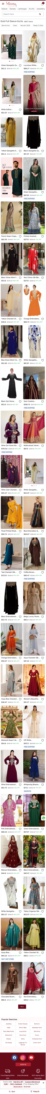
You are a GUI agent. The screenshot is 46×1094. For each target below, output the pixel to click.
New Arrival (6, 25)
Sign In (23, 1064)
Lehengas (22, 9)
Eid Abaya (9, 1042)
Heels (8, 1027)
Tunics (37, 1035)
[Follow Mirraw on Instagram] (23, 1057)
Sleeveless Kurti (37, 1027)
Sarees (13, 9)
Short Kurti (22, 1035)
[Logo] (11, 4)
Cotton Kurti (37, 1042)
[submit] (40, 14)
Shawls (8, 1039)
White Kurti (8, 1035)
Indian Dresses (22, 1024)
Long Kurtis (22, 1031)
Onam (15, 25)
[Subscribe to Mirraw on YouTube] (31, 1057)
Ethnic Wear (23, 1027)
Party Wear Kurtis (8, 1031)
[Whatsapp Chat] (43, 818)
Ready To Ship (38, 25)
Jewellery (41, 9)
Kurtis (31, 9)
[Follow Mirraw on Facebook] (14, 1057)
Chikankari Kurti (37, 1039)
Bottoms (37, 1024)
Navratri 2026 (25, 25)
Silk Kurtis (37, 1031)
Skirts (23, 1039)
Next (22, 1006)
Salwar (5, 9)
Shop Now (13, 60)
